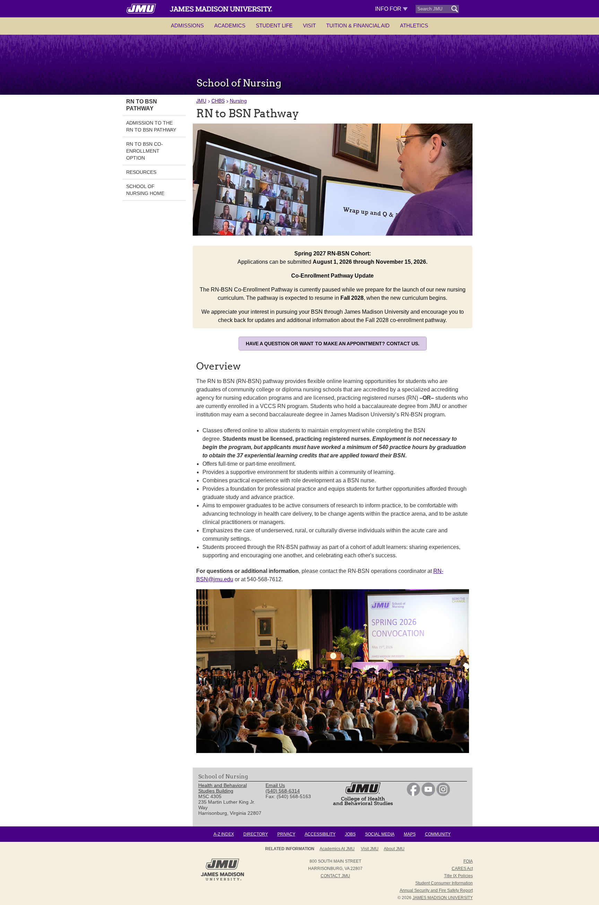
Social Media (379, 834)
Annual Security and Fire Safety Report (436, 890)
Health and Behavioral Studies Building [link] (222, 788)
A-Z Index (224, 834)
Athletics (414, 25)
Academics (229, 25)
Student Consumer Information (444, 883)
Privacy (286, 834)
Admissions (187, 25)
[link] (413, 794)
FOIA (468, 861)
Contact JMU (335, 875)
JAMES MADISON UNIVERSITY (443, 897)
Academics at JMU (337, 848)
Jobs (350, 834)
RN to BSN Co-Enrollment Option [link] (144, 151)
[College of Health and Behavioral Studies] (363, 803)
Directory (255, 834)
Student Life (274, 25)
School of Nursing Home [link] (145, 190)
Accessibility (320, 834)
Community (438, 834)
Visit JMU (370, 848)
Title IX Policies (458, 875)
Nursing (238, 100)
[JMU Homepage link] (222, 879)
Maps (410, 834)
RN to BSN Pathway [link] (141, 105)
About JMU (394, 848)
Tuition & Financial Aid (358, 25)
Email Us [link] (275, 785)
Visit (309, 25)
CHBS (218, 100)
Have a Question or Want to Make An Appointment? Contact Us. (332, 343)
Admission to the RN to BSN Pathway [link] (151, 126)
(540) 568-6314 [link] (283, 791)
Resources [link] (141, 172)
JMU (201, 100)
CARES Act (462, 868)
